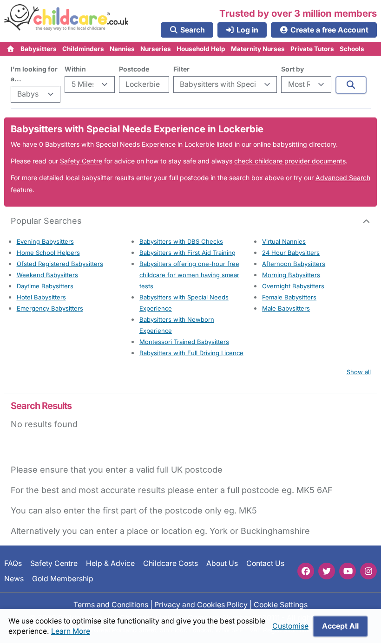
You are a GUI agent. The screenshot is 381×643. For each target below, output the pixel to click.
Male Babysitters (286, 308)
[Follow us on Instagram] (368, 571)
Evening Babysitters (45, 241)
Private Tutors (312, 48)
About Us (222, 563)
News (14, 578)
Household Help (201, 48)
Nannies (122, 48)
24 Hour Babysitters (291, 252)
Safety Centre (81, 161)
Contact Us (265, 563)
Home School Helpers (48, 252)
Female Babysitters (289, 297)
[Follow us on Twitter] (326, 571)
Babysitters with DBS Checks (181, 241)
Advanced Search (342, 178)
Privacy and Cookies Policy (201, 604)
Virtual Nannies (284, 241)
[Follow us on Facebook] (305, 571)
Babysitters (38, 48)
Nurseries (155, 48)
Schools (352, 48)
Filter (181, 69)
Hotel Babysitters (41, 297)
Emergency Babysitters (50, 308)
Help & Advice (110, 563)
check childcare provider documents (290, 161)
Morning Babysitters (291, 275)
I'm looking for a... (34, 74)
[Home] (11, 48)
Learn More (70, 631)
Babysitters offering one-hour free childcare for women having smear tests (189, 275)
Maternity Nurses (258, 48)
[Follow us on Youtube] (347, 571)
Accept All (340, 626)
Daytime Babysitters (45, 286)
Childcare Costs (170, 563)
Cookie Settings (281, 604)
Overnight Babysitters (293, 286)
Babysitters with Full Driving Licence (191, 353)
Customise (290, 626)
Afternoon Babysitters (293, 263)
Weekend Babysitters (47, 275)
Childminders (83, 48)
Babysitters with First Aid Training (187, 252)
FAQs (13, 563)
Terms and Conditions (110, 604)
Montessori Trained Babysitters (184, 341)
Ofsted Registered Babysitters (60, 263)
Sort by (292, 69)
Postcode (134, 69)
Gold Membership (62, 578)
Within (75, 69)
